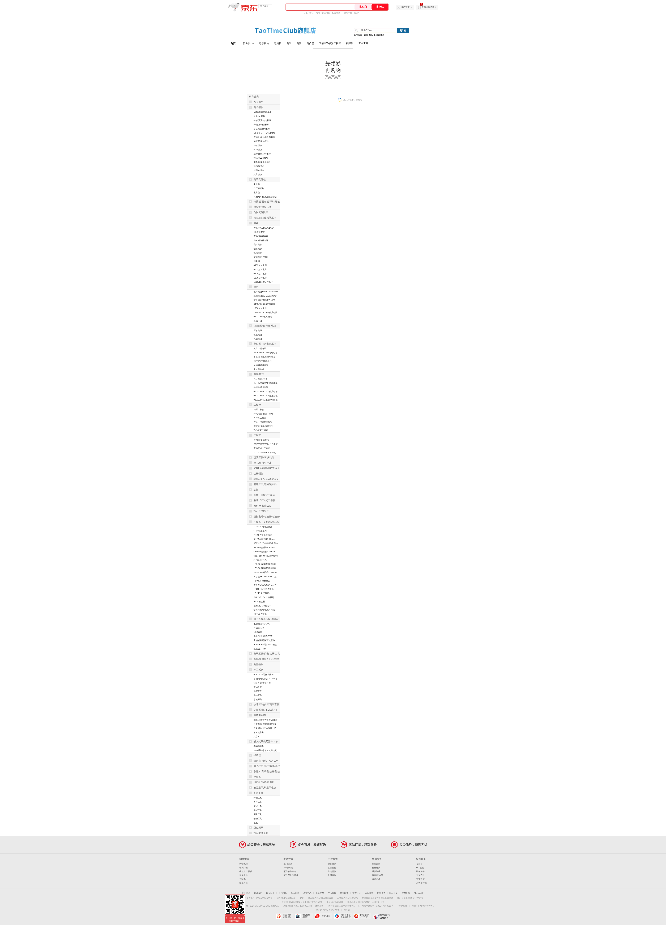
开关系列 (258, 669)
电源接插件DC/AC (262, 624)
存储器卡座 (259, 628)
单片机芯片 (259, 732)
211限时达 (288, 867)
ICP (302, 898)
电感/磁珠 (259, 374)
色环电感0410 (260, 379)
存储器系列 (259, 746)
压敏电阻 (258, 330)
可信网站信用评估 (284, 916)
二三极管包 (259, 188)
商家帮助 (295, 893)
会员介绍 (243, 867)
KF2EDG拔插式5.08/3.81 (265, 572)
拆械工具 (258, 810)
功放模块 (258, 145)
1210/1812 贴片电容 (263, 282)
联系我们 (258, 893)
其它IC (257, 736)
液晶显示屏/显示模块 (265, 787)
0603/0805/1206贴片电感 (266, 391)
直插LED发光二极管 (330, 43)
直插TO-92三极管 (262, 448)
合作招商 (283, 893)
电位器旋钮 (259, 369)
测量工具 (258, 814)
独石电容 (258, 248)
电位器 (310, 43)
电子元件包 (260, 179)
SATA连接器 (259, 601)
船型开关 (258, 691)
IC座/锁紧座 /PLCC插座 (266, 659)
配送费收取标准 (291, 875)
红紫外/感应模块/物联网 (264, 137)
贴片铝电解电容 (261, 240)
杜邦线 (349, 43)
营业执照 (403, 906)
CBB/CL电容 (259, 232)
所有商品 (258, 102)
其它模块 (258, 174)
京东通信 (420, 879)
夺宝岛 (419, 864)
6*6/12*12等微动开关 (264, 674)
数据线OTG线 (260, 649)
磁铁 (256, 823)
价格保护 (376, 867)
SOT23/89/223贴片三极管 (266, 444)
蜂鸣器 (257, 755)
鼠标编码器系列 (261, 365)
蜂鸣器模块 (259, 166)
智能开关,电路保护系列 (266, 484)
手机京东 (319, 893)
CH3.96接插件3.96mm (264, 551)
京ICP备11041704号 (286, 898)
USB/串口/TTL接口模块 (264, 133)
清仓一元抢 (314, 13)
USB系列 (258, 632)
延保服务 (420, 871)
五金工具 (363, 43)
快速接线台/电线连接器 (264, 610)
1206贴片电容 (260, 278)
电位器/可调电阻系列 (265, 343)
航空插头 (258, 664)
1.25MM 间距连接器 (263, 527)
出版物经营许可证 (335, 902)
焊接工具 (258, 798)
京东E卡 (420, 875)
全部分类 (245, 43)
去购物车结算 (428, 7)
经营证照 (319, 906)
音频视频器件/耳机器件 (264, 640)
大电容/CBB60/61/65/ (264, 228)
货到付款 (332, 864)
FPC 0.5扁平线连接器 (264, 589)
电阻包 (257, 184)
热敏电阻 (258, 334)
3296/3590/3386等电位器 (266, 352)
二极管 (257, 404)
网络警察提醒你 (304, 916)
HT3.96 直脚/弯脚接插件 (265, 564)
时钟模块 (258, 149)
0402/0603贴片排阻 (263, 316)
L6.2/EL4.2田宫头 (262, 593)
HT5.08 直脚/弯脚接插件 (265, 568)
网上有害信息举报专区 (343, 916)
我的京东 (405, 7)
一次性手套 (347, 13)
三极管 (257, 435)
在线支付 (332, 867)
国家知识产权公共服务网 (382, 916)
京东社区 (356, 893)
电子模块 (264, 43)
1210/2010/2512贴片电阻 (266, 312)
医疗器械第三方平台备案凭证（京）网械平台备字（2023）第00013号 (361, 906)
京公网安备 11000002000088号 (257, 898)
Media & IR (419, 893)
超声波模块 (259, 170)
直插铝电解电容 (261, 236)
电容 (299, 43)
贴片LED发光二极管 (264, 500)
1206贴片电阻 (260, 308)
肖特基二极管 (260, 418)
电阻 (289, 43)
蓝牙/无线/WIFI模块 (262, 154)
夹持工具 (258, 802)
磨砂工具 (258, 806)
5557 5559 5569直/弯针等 (266, 556)
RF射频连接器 (260, 614)
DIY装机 (420, 867)
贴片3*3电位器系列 (262, 361)
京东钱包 (335, 910)
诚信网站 (323, 916)
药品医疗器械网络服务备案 (320, 898)
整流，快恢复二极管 (263, 422)
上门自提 (288, 864)
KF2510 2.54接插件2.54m (266, 543)
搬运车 (357, 13)
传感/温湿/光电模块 (262, 120)
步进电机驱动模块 (262, 129)
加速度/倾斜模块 (261, 141)
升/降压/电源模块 (261, 124)
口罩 (306, 13)
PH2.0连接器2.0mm (263, 535)
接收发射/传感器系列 (265, 217)
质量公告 (381, 893)
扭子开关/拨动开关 (262, 683)
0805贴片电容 (260, 273)
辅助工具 (258, 818)
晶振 (256, 489)
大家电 (242, 879)
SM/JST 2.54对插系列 (264, 597)
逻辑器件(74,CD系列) (265, 709)
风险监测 (369, 893)
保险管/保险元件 (262, 207)
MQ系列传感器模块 (262, 112)
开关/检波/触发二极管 (263, 413)
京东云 (347, 910)
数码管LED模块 (261, 158)
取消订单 (376, 879)
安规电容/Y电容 (261, 257)
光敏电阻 (258, 339)
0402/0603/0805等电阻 (264, 304)
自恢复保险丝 (261, 212)
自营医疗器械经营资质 (347, 898)
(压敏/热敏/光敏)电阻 (265, 325)
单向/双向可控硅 (262, 462)
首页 (233, 43)
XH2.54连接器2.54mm (264, 539)
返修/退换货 (377, 875)
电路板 (277, 43)
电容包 (257, 192)
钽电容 (257, 261)
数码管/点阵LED (262, 505)
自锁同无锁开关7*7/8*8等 (265, 679)
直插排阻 (258, 321)
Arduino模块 (259, 116)
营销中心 (307, 893)
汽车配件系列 (261, 833)
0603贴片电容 (260, 269)
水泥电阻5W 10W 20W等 (265, 296)
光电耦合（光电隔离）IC (265, 728)
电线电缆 (336, 13)
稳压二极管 (259, 409)
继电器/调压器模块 (262, 162)
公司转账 (332, 875)
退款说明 (376, 871)
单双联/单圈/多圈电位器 (264, 357)
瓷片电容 (258, 244)
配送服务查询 (290, 871)
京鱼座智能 (421, 883)
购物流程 (243, 864)
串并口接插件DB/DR (263, 636)
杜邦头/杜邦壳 (260, 560)
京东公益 (406, 893)
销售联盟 (344, 893)
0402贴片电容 (260, 265)
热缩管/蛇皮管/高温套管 (266, 704)
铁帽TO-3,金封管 (261, 440)
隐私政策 (393, 893)
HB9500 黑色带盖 (262, 581)
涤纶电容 (258, 253)
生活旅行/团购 (245, 871)
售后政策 (376, 864)
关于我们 (246, 893)
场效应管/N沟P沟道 (264, 457)
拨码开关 (258, 687)
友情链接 (332, 893)
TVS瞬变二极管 (261, 430)
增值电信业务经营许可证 (423, 906)
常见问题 (243, 875)
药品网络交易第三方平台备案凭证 (377, 898)
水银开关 (258, 699)
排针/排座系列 (260, 531)
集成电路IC (260, 715)
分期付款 (332, 871)
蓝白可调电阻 (260, 348)
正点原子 (258, 827)
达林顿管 (258, 473)
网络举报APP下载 (362, 916)
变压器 (257, 776)
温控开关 (258, 695)
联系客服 (243, 883)
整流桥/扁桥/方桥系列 (263, 426)
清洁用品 (326, 13)
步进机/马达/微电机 (264, 782)
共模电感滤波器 (261, 387)
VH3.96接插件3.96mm (264, 547)
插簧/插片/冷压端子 (262, 606)
